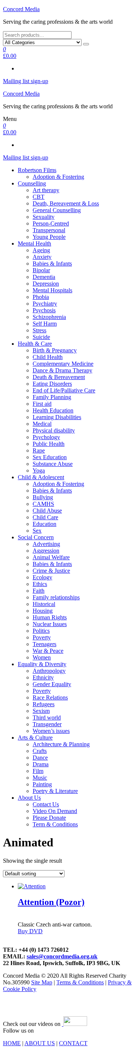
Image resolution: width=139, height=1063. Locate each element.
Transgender (47, 724)
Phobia (41, 297)
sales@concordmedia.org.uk (62, 956)
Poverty (42, 637)
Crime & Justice (51, 570)
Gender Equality (52, 684)
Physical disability (54, 430)
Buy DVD (30, 931)
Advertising (46, 544)
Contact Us (46, 804)
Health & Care (35, 343)
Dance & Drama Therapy (62, 370)
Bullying (43, 497)
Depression (46, 283)
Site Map (41, 982)
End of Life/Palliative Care (64, 390)
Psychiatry (45, 303)
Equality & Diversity (42, 664)
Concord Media (21, 9)
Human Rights (50, 617)
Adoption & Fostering (58, 177)
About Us (29, 797)
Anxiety (42, 257)
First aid (42, 404)
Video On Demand (55, 811)
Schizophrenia (49, 317)
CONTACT (73, 1043)
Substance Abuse (53, 464)
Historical (44, 604)
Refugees (43, 704)
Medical (42, 424)
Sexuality (43, 217)
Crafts (40, 751)
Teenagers (44, 644)
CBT (38, 197)
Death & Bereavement (59, 377)
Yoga (39, 470)
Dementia (44, 277)
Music (40, 777)
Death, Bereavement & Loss (66, 203)
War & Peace (48, 651)
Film (38, 771)
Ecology (42, 577)
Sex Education (50, 457)
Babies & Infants (52, 263)
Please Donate (49, 817)
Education (44, 524)
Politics (41, 631)
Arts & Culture (35, 737)
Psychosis (44, 310)
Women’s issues (51, 731)
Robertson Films (37, 170)
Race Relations (50, 697)
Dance (40, 757)
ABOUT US (39, 1043)
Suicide (41, 337)
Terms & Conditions (80, 982)
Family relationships (56, 597)
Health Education (53, 410)
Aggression (46, 550)
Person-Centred (51, 223)
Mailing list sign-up (25, 81)
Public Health (48, 444)
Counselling (32, 183)
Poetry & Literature (55, 791)
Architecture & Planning (61, 744)
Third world (47, 717)
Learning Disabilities (57, 417)
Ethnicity (43, 677)
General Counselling (57, 210)
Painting (42, 784)
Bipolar (41, 270)
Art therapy (46, 190)
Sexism (41, 711)
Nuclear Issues (50, 624)
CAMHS (43, 504)
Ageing (41, 250)
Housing (43, 611)
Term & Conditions (55, 824)
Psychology (46, 437)
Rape (39, 450)
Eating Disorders (52, 384)
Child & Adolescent (41, 477)
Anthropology (49, 671)
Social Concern (36, 537)
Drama (41, 764)
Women (42, 657)
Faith (38, 591)
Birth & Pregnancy (55, 350)
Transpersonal (49, 230)
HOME (12, 1043)
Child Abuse (47, 510)
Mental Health (34, 243)
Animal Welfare (51, 557)
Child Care (45, 517)
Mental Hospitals (52, 290)
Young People (49, 237)
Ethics (40, 584)
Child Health (48, 357)
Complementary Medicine (63, 364)
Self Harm (45, 323)
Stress (39, 330)
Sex (37, 530)
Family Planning (52, 397)
